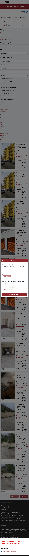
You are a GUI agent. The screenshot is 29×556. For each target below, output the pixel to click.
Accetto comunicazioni (9, 289)
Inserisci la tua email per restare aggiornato (13, 281)
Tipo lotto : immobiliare (8, 271)
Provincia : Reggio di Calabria (9, 273)
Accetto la (9, 287)
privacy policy (12, 287)
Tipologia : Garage (7, 276)
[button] (28, 539)
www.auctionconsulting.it (9, 551)
